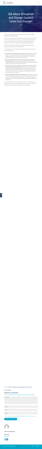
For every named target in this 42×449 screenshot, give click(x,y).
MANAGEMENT (22, 387)
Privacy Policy (17, 446)
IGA (21, 24)
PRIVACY (26, 387)
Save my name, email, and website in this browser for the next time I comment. (20, 416)
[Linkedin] (7, 439)
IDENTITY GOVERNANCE (12, 387)
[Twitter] (5, 439)
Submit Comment (10, 419)
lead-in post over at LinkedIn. (28, 42)
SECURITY (30, 387)
